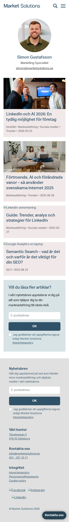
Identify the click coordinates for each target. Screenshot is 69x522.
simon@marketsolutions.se (34, 68)
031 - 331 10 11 (18, 457)
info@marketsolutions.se (24, 453)
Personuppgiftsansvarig (24, 476)
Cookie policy (17, 480)
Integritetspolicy (19, 472)
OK (34, 326)
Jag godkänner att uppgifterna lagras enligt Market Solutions (36, 413)
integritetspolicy (23, 342)
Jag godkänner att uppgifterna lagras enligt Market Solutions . (36, 338)
